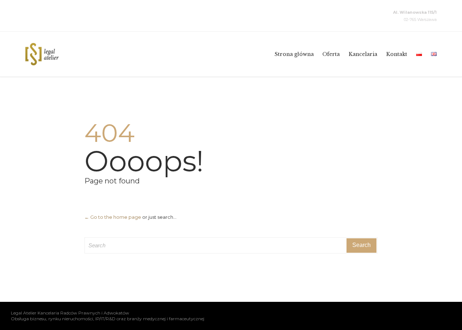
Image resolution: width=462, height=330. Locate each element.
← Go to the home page (112, 217)
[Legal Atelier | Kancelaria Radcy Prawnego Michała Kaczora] (42, 54)
